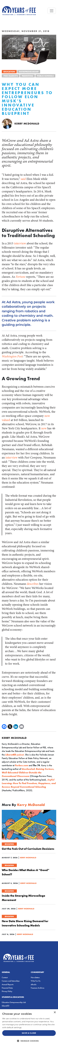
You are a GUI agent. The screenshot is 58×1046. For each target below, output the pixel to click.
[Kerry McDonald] (7, 123)
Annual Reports (8, 984)
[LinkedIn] (15, 726)
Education (9, 71)
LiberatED (5, 1006)
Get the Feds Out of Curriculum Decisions (28, 848)
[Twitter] (10, 726)
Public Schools (45, 76)
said (23, 179)
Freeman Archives (37, 988)
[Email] (21, 726)
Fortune (20, 277)
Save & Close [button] (29, 1033)
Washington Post (12, 356)
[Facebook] (4, 726)
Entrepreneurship (29, 71)
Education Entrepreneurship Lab (14, 1002)
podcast (14, 754)
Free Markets (10, 76)
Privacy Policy (7, 991)
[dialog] (29, 1027)
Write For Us (35, 981)
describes (33, 584)
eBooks (33, 984)
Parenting (27, 76)
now (44, 428)
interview (20, 243)
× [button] (55, 1012)
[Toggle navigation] (51, 11)
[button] (29, 1041)
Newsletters (35, 977)
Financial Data (7, 988)
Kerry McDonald (26, 123)
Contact (5, 977)
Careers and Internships (11, 981)
